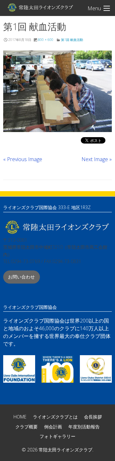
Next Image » (96, 159)
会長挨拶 (93, 417)
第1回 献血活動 (72, 39)
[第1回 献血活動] (57, 91)
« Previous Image (22, 159)
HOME (20, 417)
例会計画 (53, 427)
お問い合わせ (21, 277)
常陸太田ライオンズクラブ (39, 7)
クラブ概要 (26, 427)
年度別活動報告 (84, 427)
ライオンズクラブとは (55, 417)
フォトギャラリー (57, 436)
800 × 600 (45, 39)
